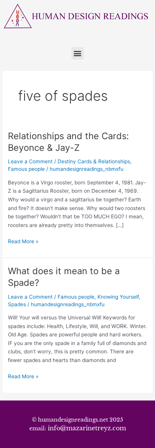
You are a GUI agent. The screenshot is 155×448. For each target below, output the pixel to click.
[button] (77, 53)
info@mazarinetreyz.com (87, 428)
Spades (17, 304)
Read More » (23, 240)
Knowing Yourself (118, 297)
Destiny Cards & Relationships (94, 161)
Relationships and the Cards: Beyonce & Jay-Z (68, 141)
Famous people (26, 169)
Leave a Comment (30, 161)
